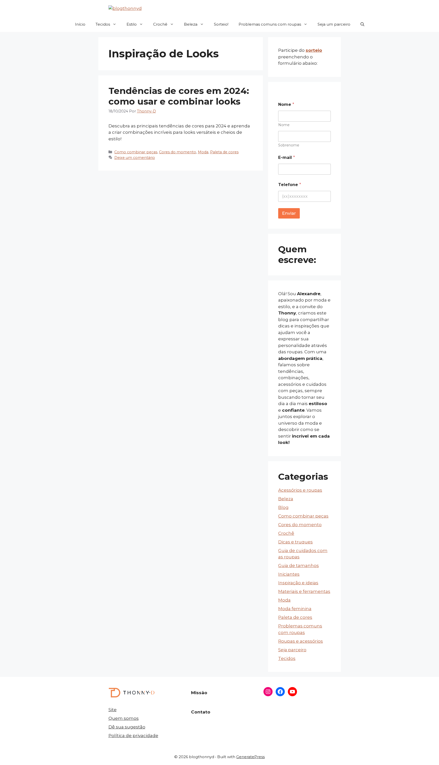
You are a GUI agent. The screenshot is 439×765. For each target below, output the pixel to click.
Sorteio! (221, 24)
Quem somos (123, 718)
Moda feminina (294, 608)
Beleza (190, 24)
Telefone (289, 184)
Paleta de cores (224, 152)
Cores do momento (177, 152)
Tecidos (103, 24)
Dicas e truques (295, 541)
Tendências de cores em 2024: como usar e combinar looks (178, 96)
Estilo (132, 24)
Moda (203, 152)
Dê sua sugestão (126, 726)
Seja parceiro (292, 649)
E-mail (286, 157)
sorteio (314, 50)
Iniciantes (289, 574)
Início (80, 24)
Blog (283, 507)
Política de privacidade (133, 735)
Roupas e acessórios (300, 641)
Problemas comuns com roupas (270, 24)
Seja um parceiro (334, 24)
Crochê (160, 24)
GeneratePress (250, 756)
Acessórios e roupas (300, 490)
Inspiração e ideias (298, 582)
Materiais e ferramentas (304, 591)
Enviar (289, 213)
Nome (284, 125)
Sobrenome (288, 145)
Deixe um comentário (134, 157)
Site (112, 709)
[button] (362, 24)
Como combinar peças (135, 152)
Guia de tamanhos (298, 565)
